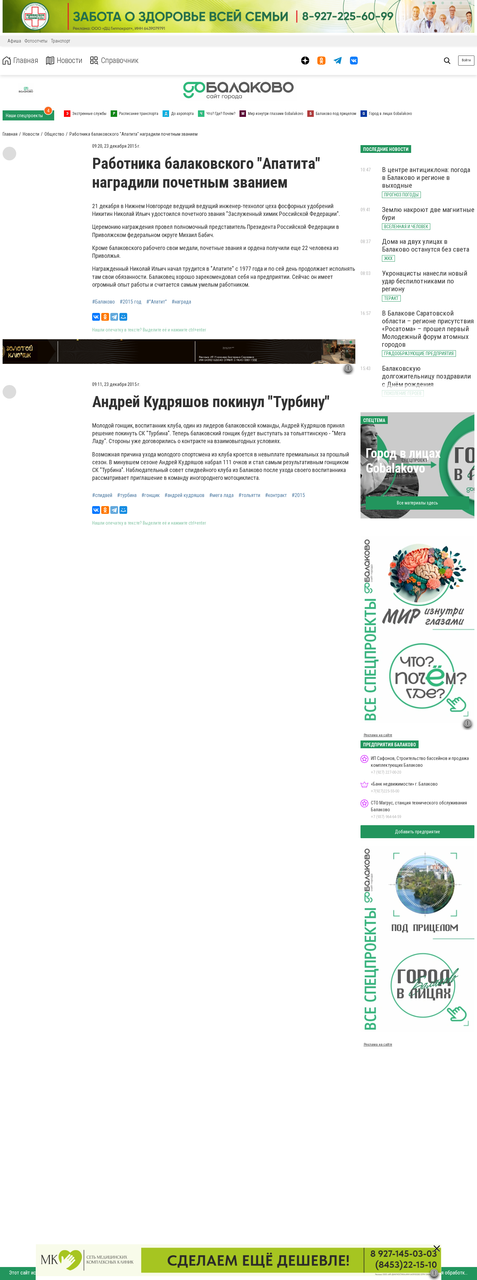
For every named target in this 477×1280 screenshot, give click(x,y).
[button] (424, 3)
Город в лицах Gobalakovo (403, 461)
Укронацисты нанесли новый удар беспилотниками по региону (424, 281)
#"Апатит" (156, 302)
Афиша (14, 40)
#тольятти (249, 495)
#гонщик (150, 495)
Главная (25, 60)
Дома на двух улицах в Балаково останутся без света (425, 245)
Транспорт (60, 40)
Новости (69, 60)
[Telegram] (114, 317)
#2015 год (130, 302)
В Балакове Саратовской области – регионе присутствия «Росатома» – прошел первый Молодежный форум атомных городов (428, 329)
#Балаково (103, 302)
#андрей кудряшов (184, 495)
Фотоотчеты (36, 40)
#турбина (127, 495)
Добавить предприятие (417, 831)
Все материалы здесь (417, 502)
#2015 (298, 495)
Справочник (120, 60)
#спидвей (102, 495)
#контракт (276, 495)
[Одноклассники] (105, 317)
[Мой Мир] (123, 317)
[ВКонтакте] (96, 317)
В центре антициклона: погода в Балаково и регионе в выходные (426, 177)
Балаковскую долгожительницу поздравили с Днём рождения (426, 376)
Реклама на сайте (378, 735)
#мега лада (221, 495)
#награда (181, 302)
